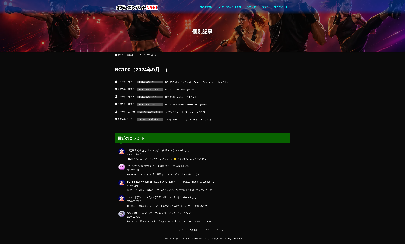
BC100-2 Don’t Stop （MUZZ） (181, 89)
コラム (206, 230)
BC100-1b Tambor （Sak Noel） (181, 97)
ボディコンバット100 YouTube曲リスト (186, 112)
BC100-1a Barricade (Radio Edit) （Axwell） (187, 104)
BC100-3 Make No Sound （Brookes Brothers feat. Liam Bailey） (198, 82)
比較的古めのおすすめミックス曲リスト (149, 150)
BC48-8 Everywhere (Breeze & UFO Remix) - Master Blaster (163, 181)
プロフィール (221, 230)
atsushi (180, 150)
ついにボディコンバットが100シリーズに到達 (189, 119)
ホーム (181, 230)
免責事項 (193, 230)
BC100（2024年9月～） (149, 82)
